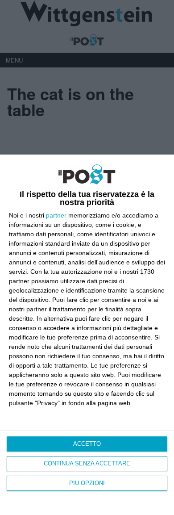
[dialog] (87, 335)
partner (56, 215)
